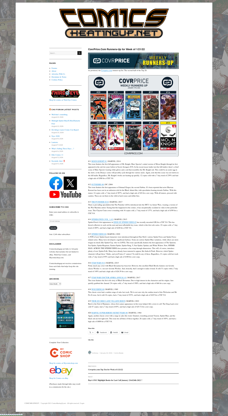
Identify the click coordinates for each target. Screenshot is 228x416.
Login (82, 403)
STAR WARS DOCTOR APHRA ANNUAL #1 (108, 277)
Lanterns (55, 142)
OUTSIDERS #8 (97, 184)
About (54, 71)
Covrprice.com (106, 70)
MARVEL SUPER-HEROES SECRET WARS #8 (109, 313)
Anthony (95, 353)
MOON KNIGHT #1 (99, 161)
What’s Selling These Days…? (63, 148)
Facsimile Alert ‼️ (58, 161)
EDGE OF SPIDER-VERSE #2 (125, 222)
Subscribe (53, 228)
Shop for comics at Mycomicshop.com (63, 363)
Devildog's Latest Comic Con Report (65, 130)
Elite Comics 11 (57, 155)
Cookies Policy (57, 80)
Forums (54, 68)
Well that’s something (59, 114)
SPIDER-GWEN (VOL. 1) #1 (102, 219)
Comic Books (118, 353)
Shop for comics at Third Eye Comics (63, 100)
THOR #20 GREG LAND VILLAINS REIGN (108, 301)
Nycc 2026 (56, 136)
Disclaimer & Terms (59, 77)
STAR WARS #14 (98, 263)
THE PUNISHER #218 (100, 202)
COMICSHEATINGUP (31, 403)
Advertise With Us (58, 74)
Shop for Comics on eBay (58, 378)
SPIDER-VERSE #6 (98, 234)
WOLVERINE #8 (97, 289)
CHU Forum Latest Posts (65, 110)
